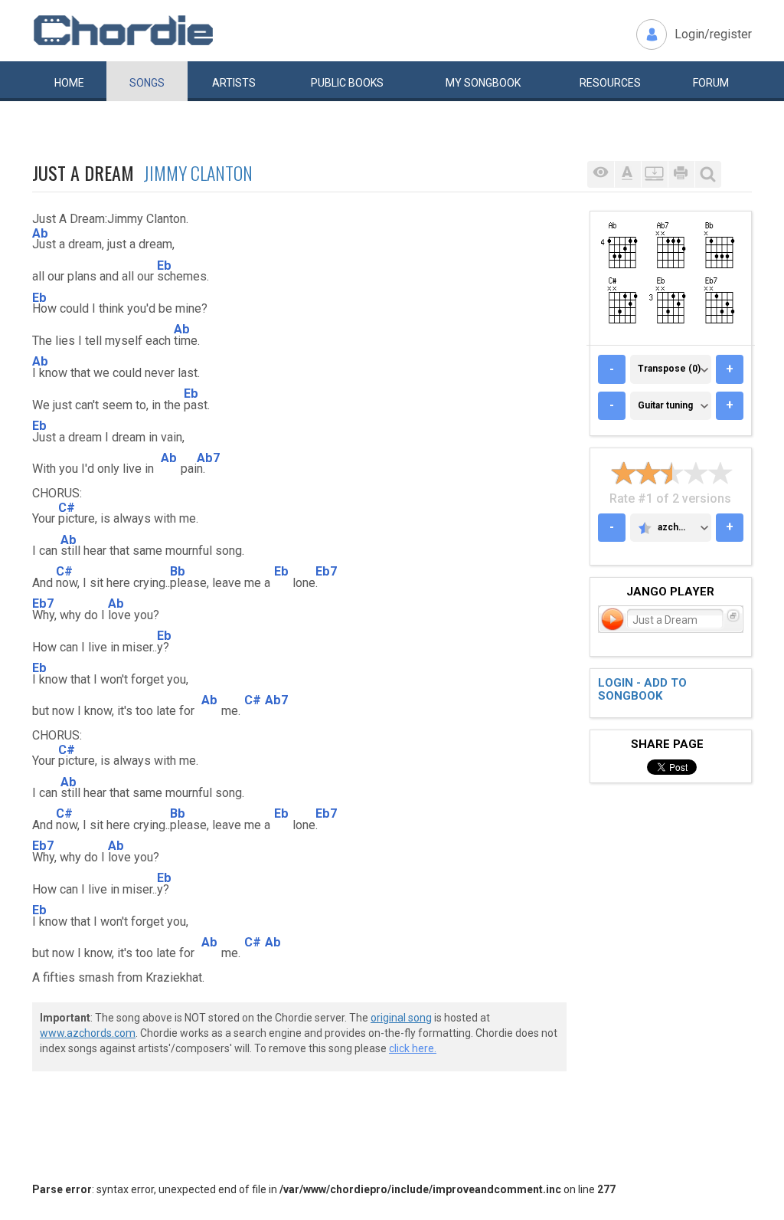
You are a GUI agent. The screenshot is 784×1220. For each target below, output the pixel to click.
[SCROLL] (654, 174)
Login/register (713, 34)
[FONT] (627, 174)
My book (483, 83)
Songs (147, 83)
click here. (412, 1048)
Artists (234, 83)
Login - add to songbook (642, 689)
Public (347, 83)
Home (69, 83)
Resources (610, 83)
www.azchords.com (88, 1033)
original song (401, 1018)
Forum (711, 83)
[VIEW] (600, 174)
